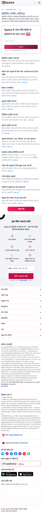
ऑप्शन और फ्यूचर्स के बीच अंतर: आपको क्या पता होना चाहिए (20, 76)
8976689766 (23, 443)
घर (2, 10)
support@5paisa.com (16, 435)
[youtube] (24, 453)
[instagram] (7, 453)
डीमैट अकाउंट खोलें (21, 276)
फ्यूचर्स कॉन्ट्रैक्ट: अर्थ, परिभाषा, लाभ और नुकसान (21, 142)
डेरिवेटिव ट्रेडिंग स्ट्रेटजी (20, 62)
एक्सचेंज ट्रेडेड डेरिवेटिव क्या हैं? (20, 156)
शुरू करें (21, 47)
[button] (20, 10)
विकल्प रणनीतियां (21, 92)
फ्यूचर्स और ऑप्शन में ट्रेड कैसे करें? (20, 200)
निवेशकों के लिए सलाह (7, 397)
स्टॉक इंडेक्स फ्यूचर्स (20, 179)
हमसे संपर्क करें (4, 386)
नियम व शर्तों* (24, 280)
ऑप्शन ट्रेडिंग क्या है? (20, 129)
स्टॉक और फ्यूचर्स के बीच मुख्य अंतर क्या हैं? (19, 168)
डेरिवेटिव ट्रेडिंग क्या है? (20, 117)
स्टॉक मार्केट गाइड (11, 10)
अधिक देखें (21, 209)
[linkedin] (20, 453)
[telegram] (2, 453)
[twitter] (11, 453)
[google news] (28, 453)
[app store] (25, 474)
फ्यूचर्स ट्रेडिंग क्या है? (20, 105)
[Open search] (34, 2)
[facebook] (15, 453)
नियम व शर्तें (15, 50)
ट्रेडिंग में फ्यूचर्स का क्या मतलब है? (21, 189)
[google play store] (9, 474)
